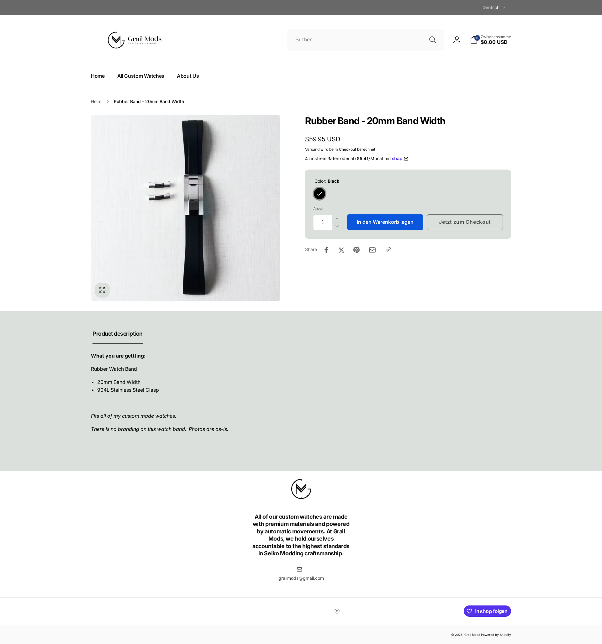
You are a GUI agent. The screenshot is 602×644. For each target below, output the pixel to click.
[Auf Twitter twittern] (341, 250)
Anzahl (319, 209)
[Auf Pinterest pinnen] (356, 250)
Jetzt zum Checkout (465, 222)
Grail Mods (472, 634)
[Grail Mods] (301, 499)
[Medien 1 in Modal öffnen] (185, 208)
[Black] (319, 193)
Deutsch (491, 7)
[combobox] (365, 40)
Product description (117, 333)
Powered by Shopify (496, 634)
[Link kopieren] (388, 250)
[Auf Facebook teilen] (326, 250)
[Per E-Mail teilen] (372, 250)
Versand (312, 149)
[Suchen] (432, 40)
